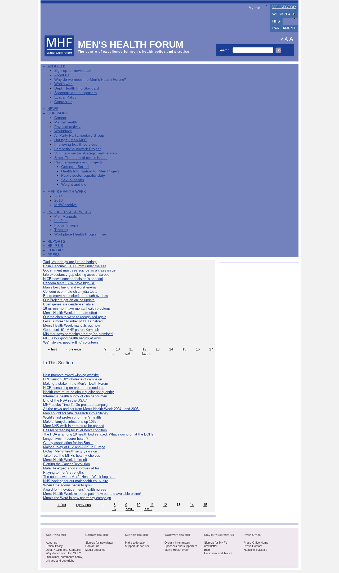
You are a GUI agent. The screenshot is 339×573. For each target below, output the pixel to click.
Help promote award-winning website (71, 375)
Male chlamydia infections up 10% (69, 422)
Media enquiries (95, 549)
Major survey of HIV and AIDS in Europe (74, 447)
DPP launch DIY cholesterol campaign (72, 379)
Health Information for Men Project (90, 171)
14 (171, 349)
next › (128, 354)
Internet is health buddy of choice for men (75, 396)
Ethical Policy (65, 97)
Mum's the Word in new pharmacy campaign (77, 498)
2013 (58, 200)
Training (61, 230)
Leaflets (61, 221)
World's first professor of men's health (72, 417)
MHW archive (65, 205)
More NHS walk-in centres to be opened (73, 426)
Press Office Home (256, 542)
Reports (56, 241)
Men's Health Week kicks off (65, 460)
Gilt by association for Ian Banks (68, 443)
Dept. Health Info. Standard (63, 549)
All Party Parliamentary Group (79, 135)
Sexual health (72, 180)
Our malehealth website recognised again (74, 317)
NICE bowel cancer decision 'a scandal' (73, 279)
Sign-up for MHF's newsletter (216, 544)
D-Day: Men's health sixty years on (70, 451)
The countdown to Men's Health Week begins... (79, 477)
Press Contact (253, 546)
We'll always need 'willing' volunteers (71, 342)
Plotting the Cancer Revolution (66, 464)
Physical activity (67, 127)
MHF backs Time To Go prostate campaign (76, 405)
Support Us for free (137, 546)
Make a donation (135, 542)
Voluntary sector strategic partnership (85, 153)
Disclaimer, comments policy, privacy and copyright (64, 558)
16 (198, 349)
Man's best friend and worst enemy (70, 287)
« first (52, 349)
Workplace (284, 14)
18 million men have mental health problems (77, 308)
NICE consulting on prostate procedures (73, 388)
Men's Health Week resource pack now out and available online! (92, 494)
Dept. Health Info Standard (76, 88)
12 (144, 349)
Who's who (63, 84)
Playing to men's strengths (63, 472)
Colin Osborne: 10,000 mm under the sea (74, 266)
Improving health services (75, 144)
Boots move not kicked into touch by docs (75, 296)
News (52, 109)
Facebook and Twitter (218, 553)
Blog (207, 549)
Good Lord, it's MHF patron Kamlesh (71, 330)
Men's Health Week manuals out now (71, 325)
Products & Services (69, 212)
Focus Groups (66, 225)
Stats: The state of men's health (81, 158)
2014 (58, 196)
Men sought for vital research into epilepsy (75, 413)
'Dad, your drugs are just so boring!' (70, 262)
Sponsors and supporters (75, 93)
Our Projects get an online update (69, 300)
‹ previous (74, 349)
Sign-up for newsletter (72, 71)
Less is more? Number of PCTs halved (72, 321)
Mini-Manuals (65, 217)
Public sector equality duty (83, 175)
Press (53, 255)
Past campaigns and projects (78, 162)
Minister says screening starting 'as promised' (78, 334)
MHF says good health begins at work (72, 338)
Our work (57, 113)
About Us (56, 66)
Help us (55, 246)
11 (131, 349)
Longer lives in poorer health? (65, 439)
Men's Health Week (66, 192)
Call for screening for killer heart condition (75, 430)
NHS (276, 21)
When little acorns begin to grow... (69, 485)
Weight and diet (74, 184)
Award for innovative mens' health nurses (74, 489)
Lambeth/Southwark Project (77, 149)
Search (224, 50)
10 (118, 349)
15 (184, 349)
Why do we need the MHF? (63, 553)
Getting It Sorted (75, 167)
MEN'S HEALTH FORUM (131, 44)
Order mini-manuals (177, 542)
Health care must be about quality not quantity (78, 392)
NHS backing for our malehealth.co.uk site (75, 481)
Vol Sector (284, 7)
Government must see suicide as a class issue (79, 270)
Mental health (65, 122)
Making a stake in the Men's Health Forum (75, 383)
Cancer (60, 118)
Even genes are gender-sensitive (68, 304)
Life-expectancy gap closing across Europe (76, 275)
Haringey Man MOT (70, 140)
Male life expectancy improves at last (72, 468)
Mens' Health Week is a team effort (70, 313)
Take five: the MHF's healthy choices (71, 455)
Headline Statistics (255, 549)
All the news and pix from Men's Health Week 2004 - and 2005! (91, 409)
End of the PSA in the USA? (65, 400)
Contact (56, 250)
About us (61, 75)
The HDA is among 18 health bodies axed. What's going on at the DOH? (98, 434)
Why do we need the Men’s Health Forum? (90, 80)
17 (211, 349)
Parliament (284, 28)
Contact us (63, 102)
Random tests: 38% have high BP (69, 283)
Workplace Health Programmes (80, 234)
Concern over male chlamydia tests (70, 292)
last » (146, 354)
